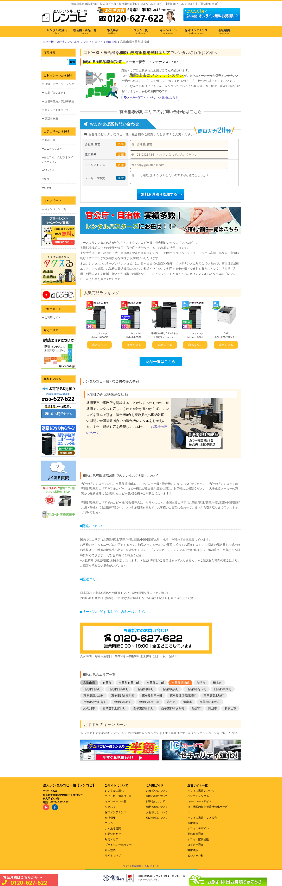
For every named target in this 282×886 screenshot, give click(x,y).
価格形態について (157, 806)
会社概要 (110, 817)
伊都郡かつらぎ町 (95, 702)
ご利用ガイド (52, 317)
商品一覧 (49, 140)
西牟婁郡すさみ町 (172, 708)
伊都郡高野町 (123, 702)
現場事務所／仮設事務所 (59, 101)
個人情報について (157, 817)
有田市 (107, 682)
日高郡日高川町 (118, 689)
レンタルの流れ (114, 790)
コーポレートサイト (199, 801)
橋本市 (217, 682)
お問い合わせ (113, 833)
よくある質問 (113, 828)
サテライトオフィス (56, 110)
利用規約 (110, 850)
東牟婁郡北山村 (93, 695)
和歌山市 (230, 708)
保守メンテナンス (115, 812)
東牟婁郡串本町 (152, 695)
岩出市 (171, 702)
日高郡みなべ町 (196, 689)
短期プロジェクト (55, 92)
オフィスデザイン (198, 828)
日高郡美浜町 (170, 689)
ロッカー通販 (195, 844)
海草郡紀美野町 (210, 702)
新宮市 (196, 708)
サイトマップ (113, 855)
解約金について (155, 801)
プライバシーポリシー (118, 844)
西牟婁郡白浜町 (143, 708)
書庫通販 (192, 850)
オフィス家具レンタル (200, 790)
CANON (49, 170)
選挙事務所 (51, 118)
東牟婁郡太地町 (214, 695)
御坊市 (201, 682)
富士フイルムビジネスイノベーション (57, 159)
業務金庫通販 (195, 833)
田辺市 (212, 708)
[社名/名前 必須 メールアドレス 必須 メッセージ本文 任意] (228, 879)
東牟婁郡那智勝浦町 (183, 695)
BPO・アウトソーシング (59, 84)
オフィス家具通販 (198, 839)
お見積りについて (157, 812)
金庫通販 (192, 823)
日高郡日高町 (92, 689)
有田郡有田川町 (129, 682)
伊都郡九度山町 (149, 702)
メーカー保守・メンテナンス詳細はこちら (152, 97)
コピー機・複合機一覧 (118, 796)
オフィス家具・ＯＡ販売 (202, 817)
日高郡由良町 (222, 689)
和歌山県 (89, 682)
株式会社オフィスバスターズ (159, 876)
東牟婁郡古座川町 (122, 695)
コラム (109, 823)
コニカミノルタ (53, 148)
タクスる (110, 806)
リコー (48, 179)
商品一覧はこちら (160, 361)
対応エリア (111, 839)
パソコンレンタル (198, 796)
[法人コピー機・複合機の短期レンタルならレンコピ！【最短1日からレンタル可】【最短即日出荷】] (65, 17)
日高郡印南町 (145, 689)
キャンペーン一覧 (55, 209)
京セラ (48, 187)
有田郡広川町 (155, 682)
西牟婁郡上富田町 (114, 708)
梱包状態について (157, 796)
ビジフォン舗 (195, 855)
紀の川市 (89, 708)
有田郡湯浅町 (180, 682)
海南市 (187, 702)
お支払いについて (157, 790)
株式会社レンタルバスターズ (145, 866)
